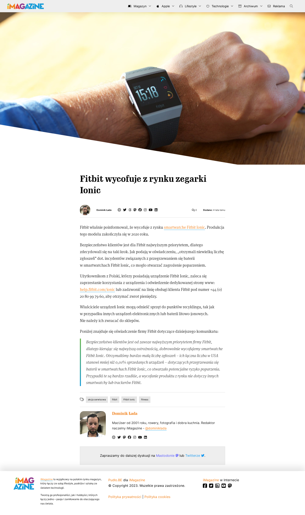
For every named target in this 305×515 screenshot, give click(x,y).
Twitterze (193, 455)
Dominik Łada (103, 210)
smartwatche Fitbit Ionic (184, 227)
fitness (144, 399)
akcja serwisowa (97, 399)
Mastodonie (166, 455)
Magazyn (139, 6)
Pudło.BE (115, 480)
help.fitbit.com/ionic (97, 289)
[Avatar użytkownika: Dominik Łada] (93, 424)
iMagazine (46, 479)
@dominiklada (156, 428)
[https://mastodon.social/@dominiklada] (134, 210)
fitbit (114, 399)
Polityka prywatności (124, 497)
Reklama (278, 6)
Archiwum (250, 6)
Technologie (220, 6)
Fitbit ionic (129, 399)
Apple (165, 6)
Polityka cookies (157, 497)
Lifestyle (190, 6)
